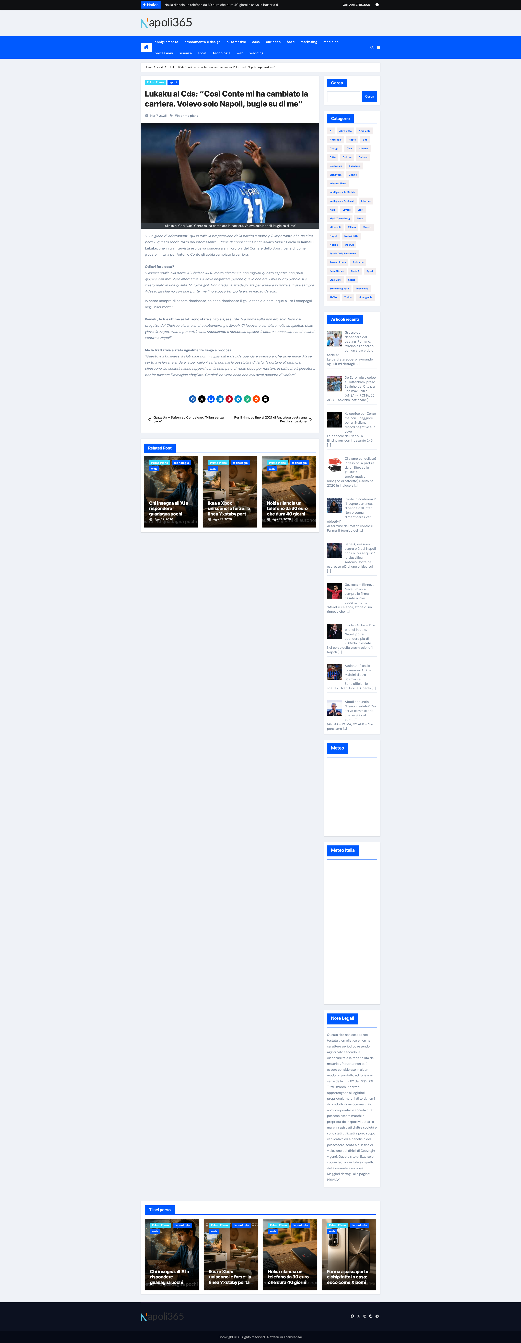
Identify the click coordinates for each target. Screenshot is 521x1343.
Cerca (337, 82)
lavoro (347, 209)
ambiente (364, 131)
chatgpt (334, 148)
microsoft (335, 227)
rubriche (358, 262)
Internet (366, 201)
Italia (332, 209)
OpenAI (349, 244)
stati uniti (335, 279)
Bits (365, 139)
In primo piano (187, 116)
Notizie (334, 244)
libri (360, 209)
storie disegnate (339, 288)
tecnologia (222, 53)
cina (349, 148)
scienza (185, 53)
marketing (309, 42)
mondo (367, 227)
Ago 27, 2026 (163, 519)
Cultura (347, 157)
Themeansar (293, 1337)
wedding (257, 53)
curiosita (273, 42)
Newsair (273, 1337)
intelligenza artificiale (342, 192)
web (240, 53)
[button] (378, 47)
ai (331, 131)
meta (360, 218)
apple (352, 139)
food (290, 42)
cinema (363, 148)
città (333, 157)
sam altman (337, 271)
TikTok (333, 297)
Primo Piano (155, 82)
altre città (345, 131)
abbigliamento (166, 42)
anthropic (335, 139)
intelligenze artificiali (342, 201)
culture (363, 157)
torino (347, 297)
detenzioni (336, 166)
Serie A (355, 271)
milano (352, 227)
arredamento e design (203, 42)
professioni (164, 53)
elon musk (335, 174)
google (353, 174)
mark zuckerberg (340, 218)
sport (202, 53)
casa (256, 42)
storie (351, 279)
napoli (333, 236)
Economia (354, 166)
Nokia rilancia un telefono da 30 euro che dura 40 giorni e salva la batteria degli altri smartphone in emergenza (290, 1285)
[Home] (146, 47)
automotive (236, 42)
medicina (331, 42)
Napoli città (351, 236)
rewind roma (338, 262)
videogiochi (365, 297)
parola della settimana (343, 253)
